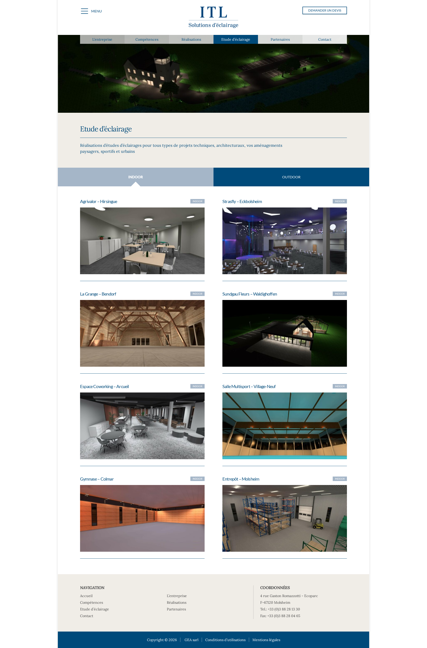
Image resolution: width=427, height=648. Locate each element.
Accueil (86, 596)
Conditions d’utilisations (225, 640)
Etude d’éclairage (235, 39)
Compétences (146, 39)
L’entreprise (177, 596)
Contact (324, 39)
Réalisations (191, 39)
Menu (96, 11)
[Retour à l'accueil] (213, 18)
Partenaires (280, 39)
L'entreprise (102, 39)
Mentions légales (266, 640)
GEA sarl (191, 640)
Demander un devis (324, 10)
